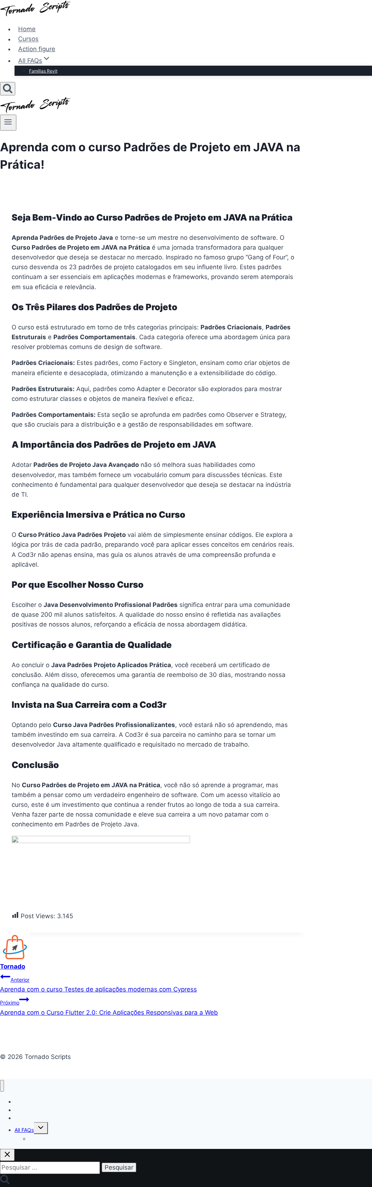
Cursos (28, 39)
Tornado (12, 966)
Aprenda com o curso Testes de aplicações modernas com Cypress (98, 985)
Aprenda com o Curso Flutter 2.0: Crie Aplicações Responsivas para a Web (109, 1007)
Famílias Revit (43, 71)
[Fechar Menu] (2, 1086)
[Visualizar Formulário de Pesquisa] (7, 88)
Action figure (36, 49)
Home (27, 29)
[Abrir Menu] (8, 123)
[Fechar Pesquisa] (7, 1155)
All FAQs (24, 1130)
